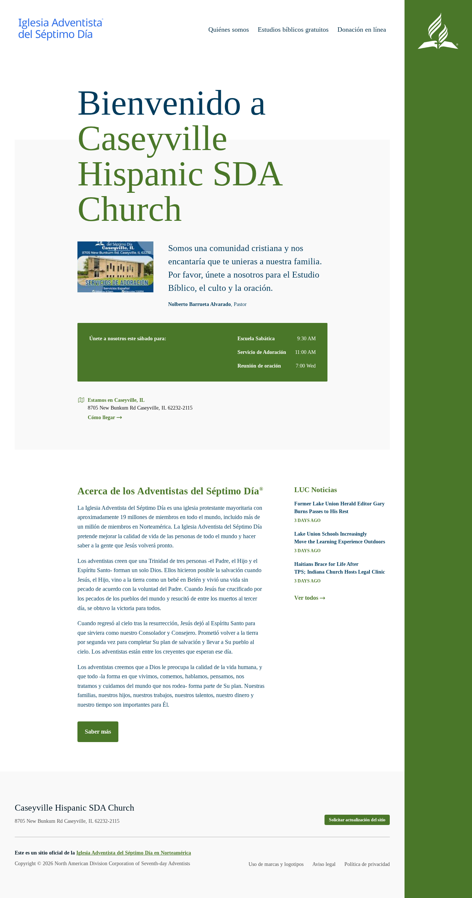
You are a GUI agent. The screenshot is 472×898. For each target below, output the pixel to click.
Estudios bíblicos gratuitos (293, 29)
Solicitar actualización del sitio (357, 819)
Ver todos (306, 598)
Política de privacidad (367, 864)
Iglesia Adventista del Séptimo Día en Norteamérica (133, 853)
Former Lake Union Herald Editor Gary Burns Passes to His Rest (339, 507)
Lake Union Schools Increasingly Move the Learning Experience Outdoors (339, 537)
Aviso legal (324, 864)
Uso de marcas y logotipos (276, 864)
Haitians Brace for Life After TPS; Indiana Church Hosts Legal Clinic (339, 568)
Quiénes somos (228, 29)
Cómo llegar (101, 417)
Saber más (98, 731)
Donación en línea (361, 29)
